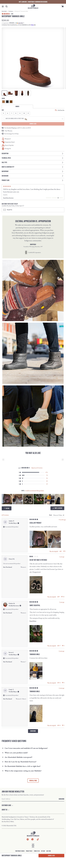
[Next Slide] (63, 499)
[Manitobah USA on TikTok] (37, 840)
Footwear (11, 11)
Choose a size (51, 856)
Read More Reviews (8, 198)
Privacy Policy (29, 851)
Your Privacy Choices (20, 851)
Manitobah (4, 11)
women (17, 106)
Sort (50, 515)
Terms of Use (37, 851)
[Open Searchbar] (7, 6)
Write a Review (59, 508)
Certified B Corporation (34, 252)
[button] (3, 6)
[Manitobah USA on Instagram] (28, 840)
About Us (4, 810)
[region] (33, 499)
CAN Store (48, 851)
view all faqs (33, 781)
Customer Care (6, 805)
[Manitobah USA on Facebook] (32, 840)
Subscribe (61, 799)
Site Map (43, 851)
